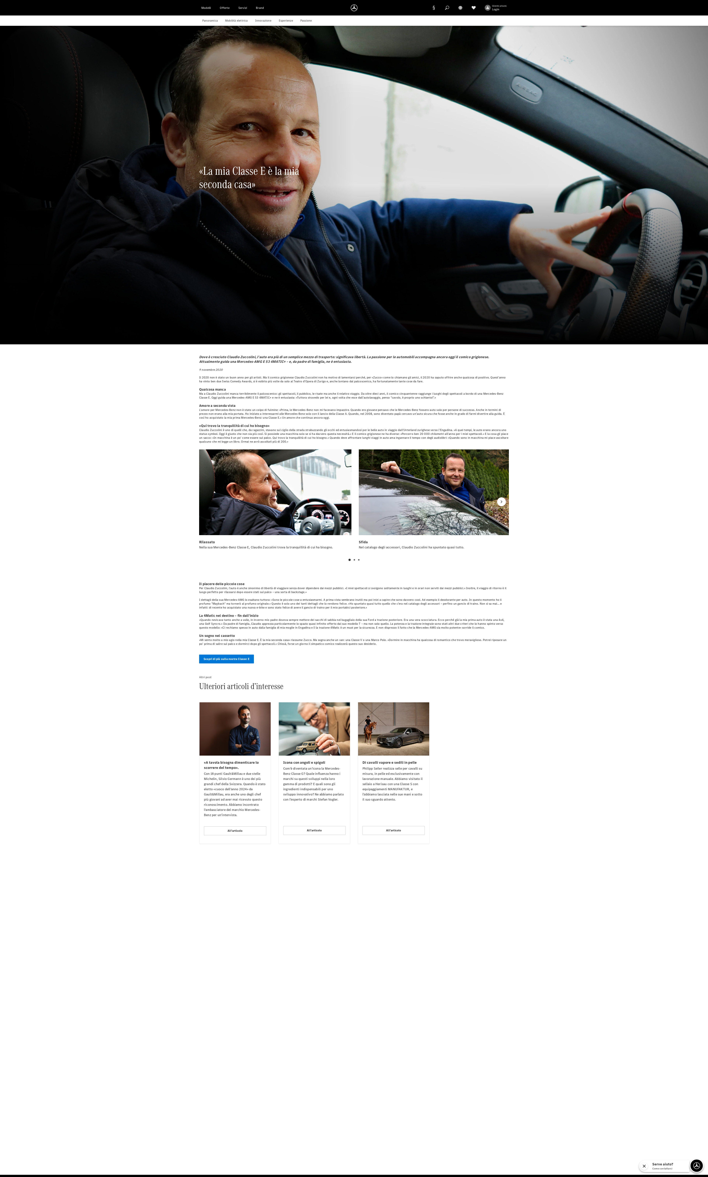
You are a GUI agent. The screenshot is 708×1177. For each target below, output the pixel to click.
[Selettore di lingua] (460, 8)
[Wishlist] (474, 8)
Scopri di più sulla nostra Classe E (226, 659)
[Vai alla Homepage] (354, 8)
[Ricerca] (447, 8)
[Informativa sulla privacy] (434, 8)
